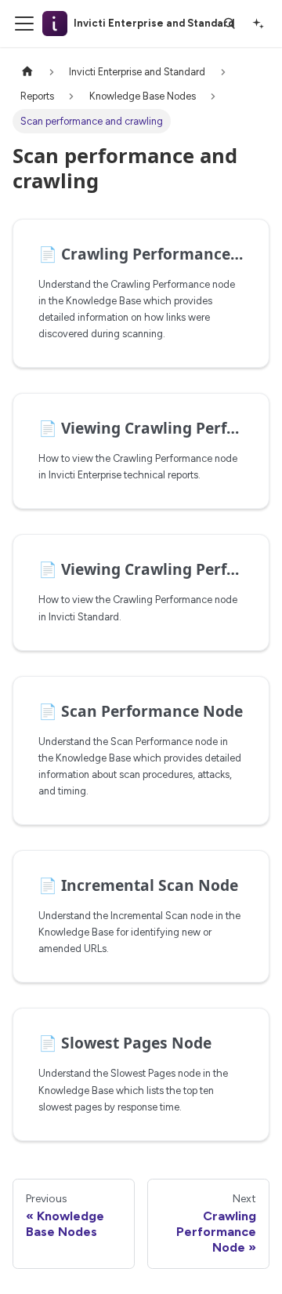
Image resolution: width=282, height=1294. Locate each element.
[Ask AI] (257, 23)
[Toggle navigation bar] (24, 23)
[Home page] (27, 72)
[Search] (229, 23)
